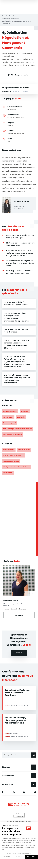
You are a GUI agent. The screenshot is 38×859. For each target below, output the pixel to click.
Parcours (16, 91)
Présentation (6, 91)
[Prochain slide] (32, 593)
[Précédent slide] (27, 593)
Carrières (25, 91)
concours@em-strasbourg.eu (14, 609)
